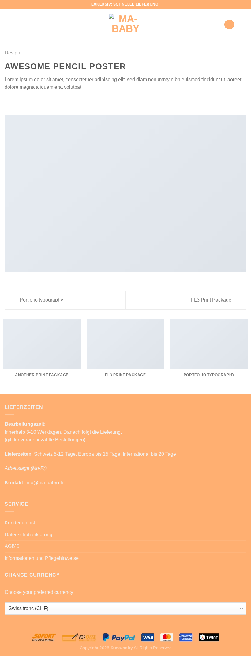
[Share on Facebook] (15, 102)
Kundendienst (20, 522)
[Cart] (229, 25)
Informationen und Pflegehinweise (42, 558)
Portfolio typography (40, 299)
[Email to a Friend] (23, 102)
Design (12, 52)
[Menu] (242, 24)
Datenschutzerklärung (28, 534)
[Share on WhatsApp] (8, 102)
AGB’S (12, 546)
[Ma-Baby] (125, 24)
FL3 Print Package (212, 299)
